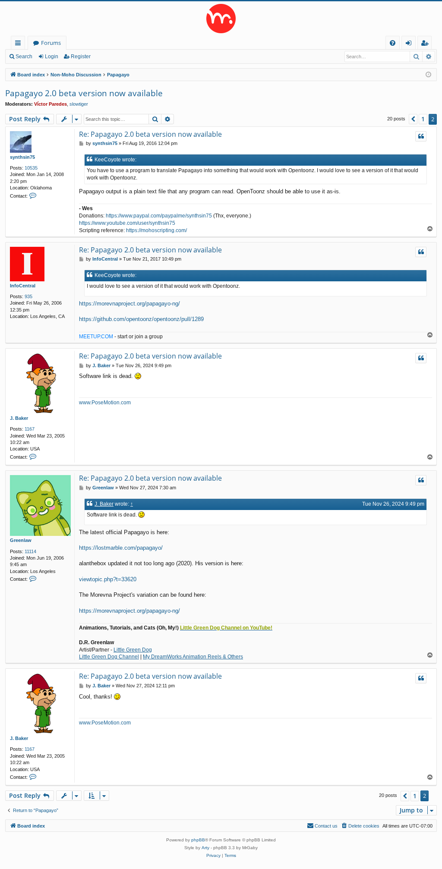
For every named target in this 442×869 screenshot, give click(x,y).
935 (28, 296)
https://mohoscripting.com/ (156, 230)
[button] (413, 119)
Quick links (20, 44)
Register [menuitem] (426, 44)
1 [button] (423, 119)
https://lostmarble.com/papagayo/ (121, 548)
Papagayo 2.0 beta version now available (84, 93)
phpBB (198, 840)
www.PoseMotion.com (105, 403)
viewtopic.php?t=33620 (107, 579)
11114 (30, 551)
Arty (205, 847)
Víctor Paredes (50, 104)
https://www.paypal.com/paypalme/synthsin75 (159, 216)
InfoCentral (22, 285)
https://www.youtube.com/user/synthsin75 (127, 223)
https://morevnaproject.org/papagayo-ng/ (129, 303)
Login (51, 57)
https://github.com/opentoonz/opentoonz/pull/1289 (141, 319)
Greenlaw (21, 540)
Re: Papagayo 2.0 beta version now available (150, 134)
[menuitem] (392, 43)
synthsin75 (22, 157)
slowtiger (78, 104)
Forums (51, 43)
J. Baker (19, 418)
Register (81, 57)
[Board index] (221, 18)
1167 (30, 428)
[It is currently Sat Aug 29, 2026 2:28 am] (428, 75)
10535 (31, 167)
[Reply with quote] (420, 136)
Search (24, 57)
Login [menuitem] (410, 44)
